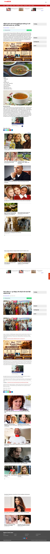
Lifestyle (32, 5)
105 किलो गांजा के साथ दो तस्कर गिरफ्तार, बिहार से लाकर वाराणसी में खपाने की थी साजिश (17, 382)
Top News (7, 5)
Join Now (29, 30)
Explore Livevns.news (8, 532)
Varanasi (11, 5)
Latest (35, 45)
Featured (35, 37)
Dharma (29, 5)
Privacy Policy (26, 535)
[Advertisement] (25, 16)
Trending (35, 24)
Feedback (15, 535)
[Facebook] (23, 538)
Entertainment (26, 5)
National (14, 5)
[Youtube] (26, 538)
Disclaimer (37, 535)
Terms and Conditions (5, 535)
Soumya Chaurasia (6, 27)
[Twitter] (24, 538)
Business (21, 5)
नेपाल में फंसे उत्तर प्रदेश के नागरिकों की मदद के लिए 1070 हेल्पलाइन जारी (16, 338)
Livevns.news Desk (6, 295)
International (18, 5)
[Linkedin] (25, 538)
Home (4, 5)
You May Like (36, 41)
